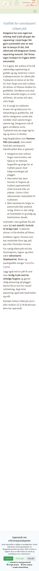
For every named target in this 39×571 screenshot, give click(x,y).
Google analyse (14, 565)
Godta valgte (20, 558)
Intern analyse (27, 565)
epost (31, 301)
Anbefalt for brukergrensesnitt (20, 562)
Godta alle (8, 558)
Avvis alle (31, 558)
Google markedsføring (20, 567)
